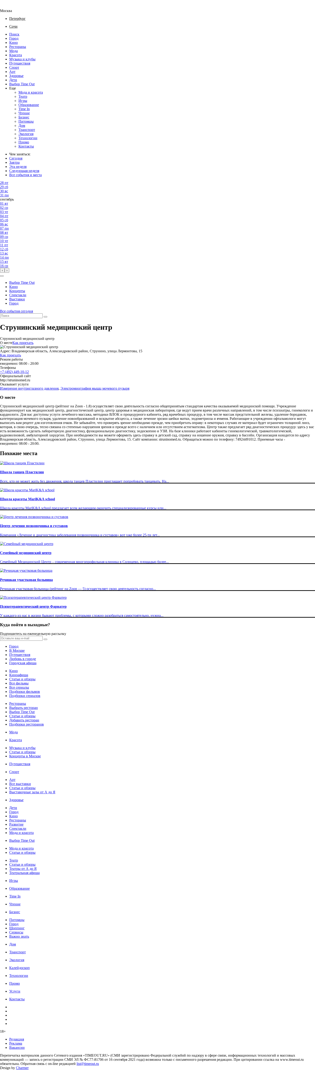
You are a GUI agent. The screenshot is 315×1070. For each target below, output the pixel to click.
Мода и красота (30, 92)
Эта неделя (18, 167)
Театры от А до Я (23, 869)
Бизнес (23, 117)
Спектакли (17, 295)
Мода (13, 51)
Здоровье (16, 76)
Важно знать (19, 936)
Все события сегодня (16, 311)
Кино (13, 42)
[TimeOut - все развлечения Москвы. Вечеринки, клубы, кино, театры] (10, 7)
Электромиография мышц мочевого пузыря (94, 388)
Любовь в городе (22, 659)
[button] (2, 276)
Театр (22, 96)
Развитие (16, 824)
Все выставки (20, 784)
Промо (23, 142)
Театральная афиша (24, 873)
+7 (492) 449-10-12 (14, 372)
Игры (22, 101)
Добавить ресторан (24, 720)
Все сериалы (19, 687)
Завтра (14, 162)
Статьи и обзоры (22, 679)
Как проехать (22, 343)
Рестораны (17, 47)
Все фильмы (19, 683)
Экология (25, 134)
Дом (21, 125)
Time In (24, 109)
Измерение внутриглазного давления (29, 388)
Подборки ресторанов (26, 724)
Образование (28, 105)
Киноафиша (18, 675)
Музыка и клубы (22, 59)
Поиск (14, 34)
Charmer (22, 1068)
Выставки (17, 299)
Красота (15, 55)
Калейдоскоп (19, 968)
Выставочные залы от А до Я (32, 792)
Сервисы (16, 932)
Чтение (24, 113)
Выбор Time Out (22, 84)
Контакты (26, 146)
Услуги (14, 991)
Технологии (27, 138)
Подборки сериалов (24, 696)
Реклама (15, 1043)
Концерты (17, 291)
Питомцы (26, 121)
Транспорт (26, 130)
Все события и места (25, 175)
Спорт (14, 67)
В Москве (17, 650)
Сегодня (15, 158)
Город (13, 38)
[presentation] (2, 270)
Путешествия (19, 63)
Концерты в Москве (25, 756)
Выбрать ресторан (23, 708)
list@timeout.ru (88, 1064)
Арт (12, 72)
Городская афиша (22, 663)
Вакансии (17, 1047)
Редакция (16, 1039)
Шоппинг (17, 928)
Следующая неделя (24, 171)
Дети (13, 80)
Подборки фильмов (24, 692)
